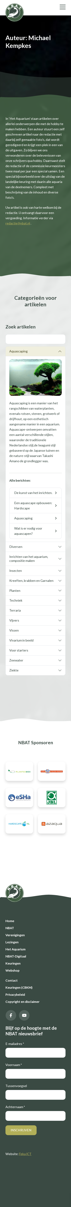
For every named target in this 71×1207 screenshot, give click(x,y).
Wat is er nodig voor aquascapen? (28, 531)
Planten (14, 591)
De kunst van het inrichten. (33, 493)
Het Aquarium (15, 949)
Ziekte (14, 670)
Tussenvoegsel (16, 1086)
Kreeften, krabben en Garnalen (31, 581)
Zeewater (16, 660)
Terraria (15, 610)
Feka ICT (25, 1154)
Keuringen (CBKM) (18, 987)
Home (9, 921)
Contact (11, 980)
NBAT (9, 928)
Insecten (15, 571)
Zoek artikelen (20, 326)
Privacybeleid (15, 994)
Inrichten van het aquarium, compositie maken (28, 559)
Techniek (15, 600)
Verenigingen (15, 935)
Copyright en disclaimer (22, 1002)
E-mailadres (14, 1044)
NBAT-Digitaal (15, 956)
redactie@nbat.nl (17, 223)
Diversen (15, 547)
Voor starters (18, 650)
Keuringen (13, 963)
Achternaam (15, 1107)
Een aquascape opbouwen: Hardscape (33, 505)
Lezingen (12, 942)
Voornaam (13, 1065)
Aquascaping (18, 351)
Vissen (14, 630)
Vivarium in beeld (21, 640)
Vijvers (14, 620)
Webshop (12, 970)
